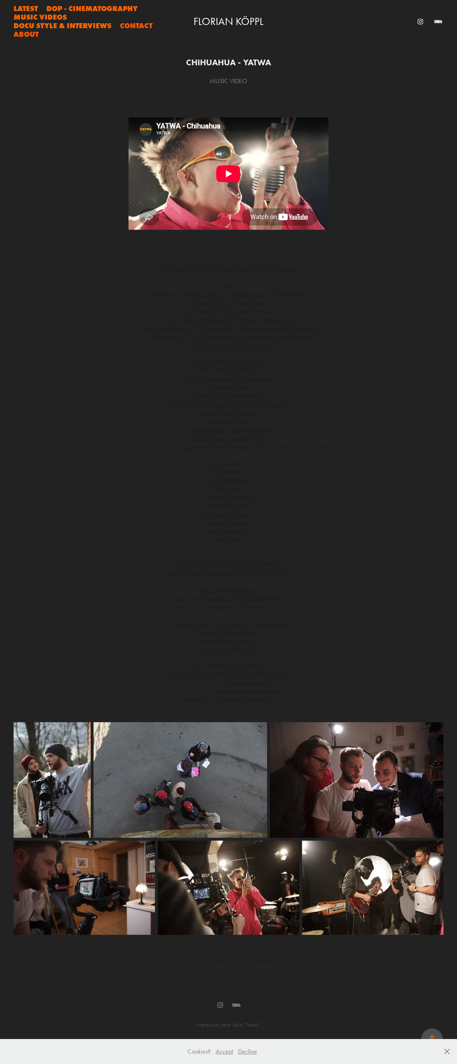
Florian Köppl (228, 21)
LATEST (26, 8)
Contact (136, 25)
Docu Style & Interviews (62, 25)
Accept (224, 1051)
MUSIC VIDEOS (40, 17)
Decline (247, 1051)
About (26, 34)
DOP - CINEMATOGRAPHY (92, 8)
